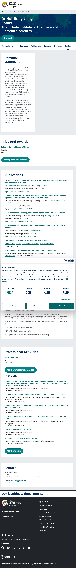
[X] (15, 548)
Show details (65, 299)
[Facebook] (4, 548)
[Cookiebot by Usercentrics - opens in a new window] (65, 260)
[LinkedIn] (30, 548)
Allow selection (38, 306)
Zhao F (7, 231)
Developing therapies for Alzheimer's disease (22, 438)
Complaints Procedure (46, 527)
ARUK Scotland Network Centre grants (19, 429)
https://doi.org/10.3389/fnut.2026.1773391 (19, 222)
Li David (36, 243)
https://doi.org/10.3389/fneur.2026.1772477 (20, 209)
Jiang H (26, 231)
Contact (8, 38)
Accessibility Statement (47, 513)
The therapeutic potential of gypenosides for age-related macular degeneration (35, 213)
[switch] (28, 292)
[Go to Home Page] (2, 12)
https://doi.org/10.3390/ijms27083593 (18, 192)
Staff (10, 12)
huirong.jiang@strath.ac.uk (18, 481)
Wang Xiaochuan (10, 186)
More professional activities (20, 370)
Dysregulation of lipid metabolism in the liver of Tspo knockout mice (30, 250)
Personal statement (9, 46)
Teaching (47, 46)
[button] (38, 494)
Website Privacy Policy (46, 505)
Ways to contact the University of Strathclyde (16, 539)
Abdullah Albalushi (11, 357)
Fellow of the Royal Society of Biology (15, 147)
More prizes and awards (15, 160)
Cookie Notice (44, 509)
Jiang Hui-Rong (41, 186)
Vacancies (42, 531)
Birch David (44, 243)
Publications (36, 46)
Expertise (24, 46)
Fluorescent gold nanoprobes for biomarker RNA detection (27, 240)
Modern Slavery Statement (48, 520)
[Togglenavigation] (72, 5)
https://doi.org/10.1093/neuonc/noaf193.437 (20, 237)
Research (58, 46)
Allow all (62, 306)
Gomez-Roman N (36, 231)
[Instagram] (20, 548)
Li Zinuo (18, 243)
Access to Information (46, 523)
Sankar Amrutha (10, 243)
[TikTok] (25, 548)
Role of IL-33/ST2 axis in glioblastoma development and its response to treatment (35, 394)
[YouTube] (9, 548)
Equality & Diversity (45, 516)
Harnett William (22, 186)
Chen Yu (51, 243)
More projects (14, 451)
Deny (14, 306)
